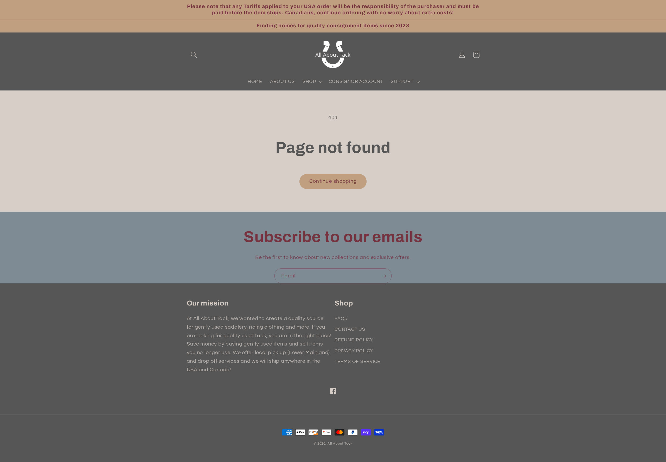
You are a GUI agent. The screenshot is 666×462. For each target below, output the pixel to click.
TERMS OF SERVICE (357, 361)
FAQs (341, 318)
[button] (194, 55)
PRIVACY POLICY (354, 351)
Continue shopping (333, 181)
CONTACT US (350, 329)
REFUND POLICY (354, 340)
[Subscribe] (384, 275)
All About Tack (340, 443)
